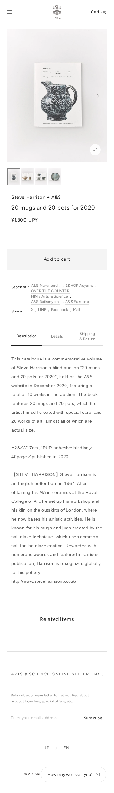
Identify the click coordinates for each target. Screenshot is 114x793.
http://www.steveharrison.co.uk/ (44, 581)
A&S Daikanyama (45, 301)
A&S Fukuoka (77, 301)
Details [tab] (57, 336)
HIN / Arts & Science (49, 296)
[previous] (16, 96)
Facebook (59, 309)
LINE (42, 309)
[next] (98, 96)
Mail (76, 309)
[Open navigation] (9, 12)
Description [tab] (26, 336)
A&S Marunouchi (45, 285)
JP (47, 747)
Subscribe (93, 718)
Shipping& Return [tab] (87, 336)
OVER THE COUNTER (50, 291)
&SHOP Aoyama (79, 285)
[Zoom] (95, 149)
